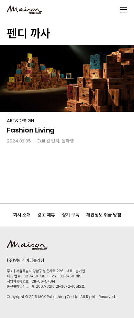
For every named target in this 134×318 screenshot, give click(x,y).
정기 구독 (70, 215)
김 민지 (52, 141)
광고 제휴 (46, 215)
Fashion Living (31, 130)
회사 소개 (22, 215)
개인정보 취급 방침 (103, 215)
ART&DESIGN (20, 120)
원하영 (68, 141)
